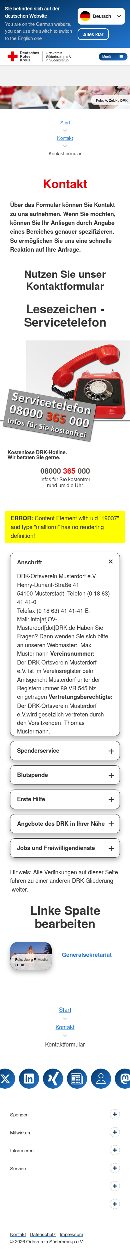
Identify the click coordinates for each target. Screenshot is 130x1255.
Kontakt (18, 1234)
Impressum (71, 1234)
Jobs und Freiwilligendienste (56, 848)
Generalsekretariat (87, 954)
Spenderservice (38, 750)
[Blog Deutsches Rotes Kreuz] (77, 1079)
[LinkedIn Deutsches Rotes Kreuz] (29, 1079)
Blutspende (32, 775)
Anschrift (29, 562)
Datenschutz (43, 1234)
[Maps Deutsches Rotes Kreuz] (101, 1079)
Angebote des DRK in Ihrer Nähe (61, 823)
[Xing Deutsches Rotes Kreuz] (53, 1079)
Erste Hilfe (31, 799)
